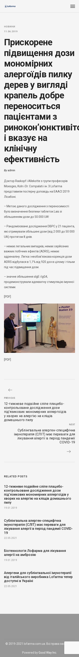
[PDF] (7, 296)
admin (11, 170)
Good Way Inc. (48, 652)
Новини (9, 26)
